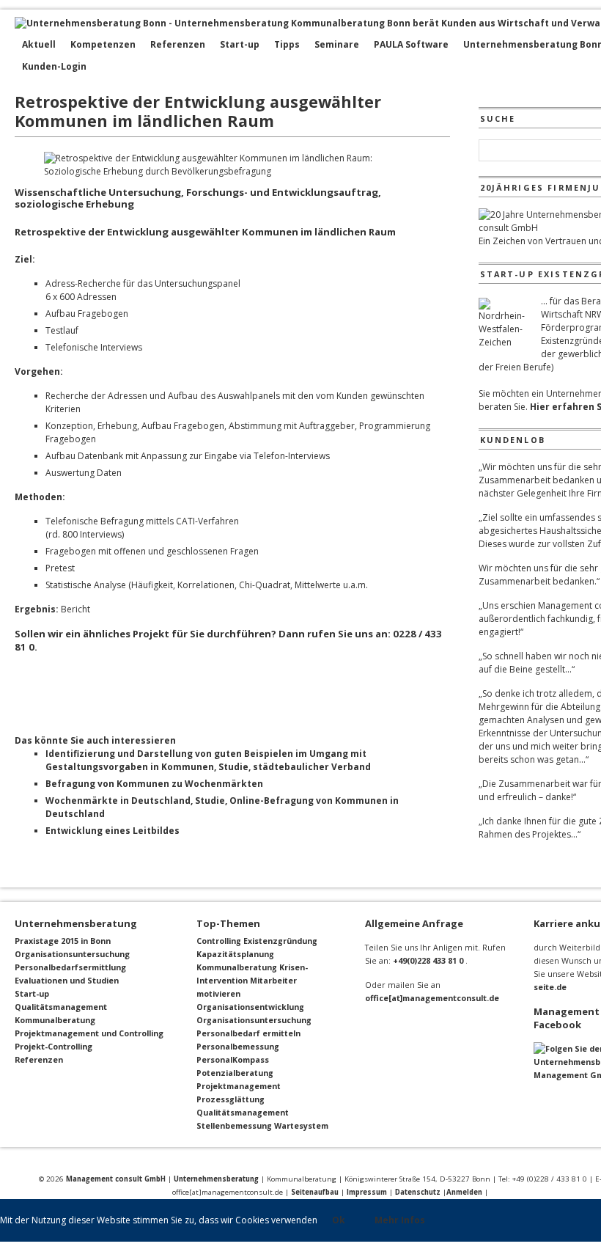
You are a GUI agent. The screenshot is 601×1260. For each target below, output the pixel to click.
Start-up (239, 44)
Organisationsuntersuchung (72, 953)
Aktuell (39, 44)
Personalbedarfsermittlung (70, 967)
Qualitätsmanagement (61, 1006)
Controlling (218, 941)
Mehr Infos (400, 1220)
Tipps (287, 44)
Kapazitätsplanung (235, 954)
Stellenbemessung (234, 1126)
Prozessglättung (230, 1099)
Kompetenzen (103, 44)
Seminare (336, 44)
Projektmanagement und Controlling (89, 1033)
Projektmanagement (238, 1086)
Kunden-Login (54, 66)
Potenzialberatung (234, 1073)
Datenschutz (417, 1192)
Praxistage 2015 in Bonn (63, 940)
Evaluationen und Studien (67, 980)
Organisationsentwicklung (250, 1007)
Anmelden (464, 1192)
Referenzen (177, 44)
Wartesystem (301, 1126)
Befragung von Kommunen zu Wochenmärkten (154, 783)
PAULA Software (411, 44)
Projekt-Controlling (53, 1046)
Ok (338, 1220)
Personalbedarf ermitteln (248, 1033)
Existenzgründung (280, 941)
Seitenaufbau (315, 1192)
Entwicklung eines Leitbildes (112, 830)
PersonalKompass (232, 1060)
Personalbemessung (237, 1046)
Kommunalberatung (55, 1019)
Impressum (367, 1192)
